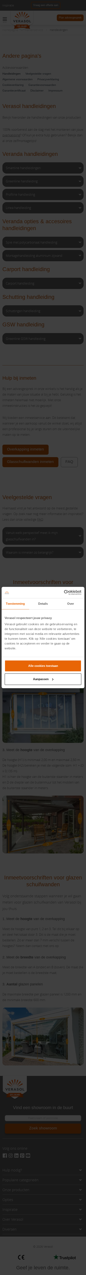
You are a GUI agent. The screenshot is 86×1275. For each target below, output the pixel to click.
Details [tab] (43, 603)
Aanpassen (41, 679)
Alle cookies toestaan (43, 665)
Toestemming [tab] (15, 603)
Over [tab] (70, 603)
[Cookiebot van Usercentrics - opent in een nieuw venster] (63, 592)
